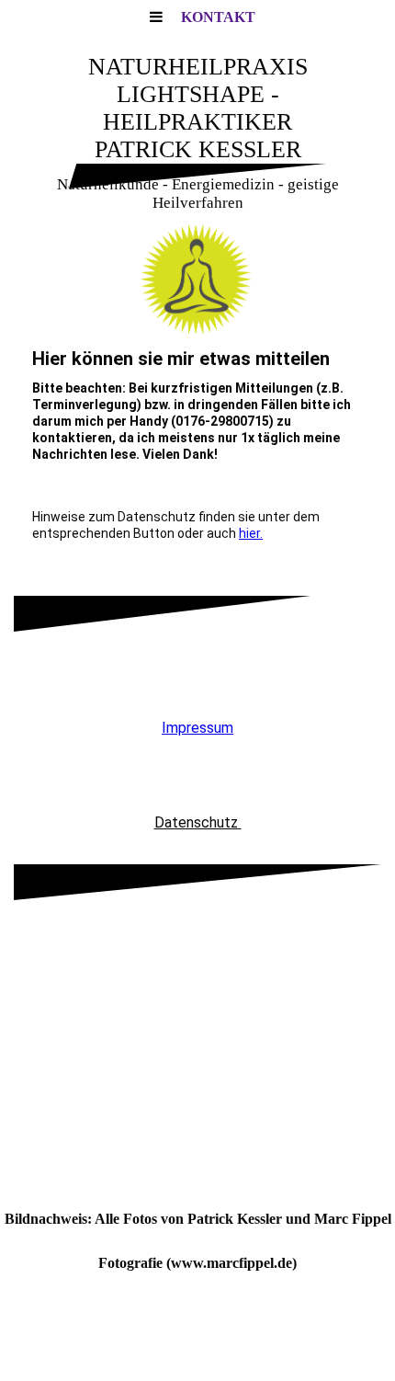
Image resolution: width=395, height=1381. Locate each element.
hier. (251, 533)
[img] (197, 279)
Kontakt (218, 17)
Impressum (197, 727)
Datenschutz (198, 822)
